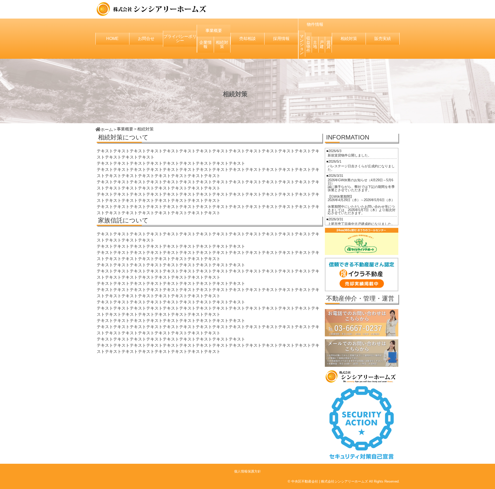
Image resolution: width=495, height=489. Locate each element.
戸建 (322, 44)
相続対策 (222, 44)
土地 (315, 44)
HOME (112, 38)
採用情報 (281, 38)
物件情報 (315, 24)
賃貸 (328, 44)
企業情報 (205, 44)
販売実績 (382, 38)
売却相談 (247, 38)
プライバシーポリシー (179, 38)
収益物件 (308, 44)
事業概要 (213, 30)
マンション (302, 44)
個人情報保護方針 (247, 471)
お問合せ (146, 38)
